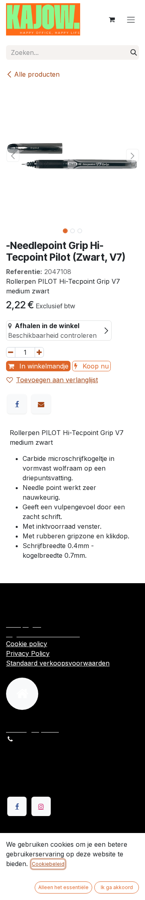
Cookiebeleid (48, 864)
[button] (12, 155)
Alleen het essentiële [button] (63, 887)
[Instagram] (41, 806)
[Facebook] (17, 404)
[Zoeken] (133, 52)
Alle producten (37, 74)
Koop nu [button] (95, 366)
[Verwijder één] (10, 352)
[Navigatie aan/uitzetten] (131, 19)
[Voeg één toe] (39, 352)
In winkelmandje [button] (42, 366)
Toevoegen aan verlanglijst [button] (57, 380)
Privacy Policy (28, 653)
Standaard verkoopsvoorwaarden (58, 663)
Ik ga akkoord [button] (117, 887)
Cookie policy (26, 644)
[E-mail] (41, 404)
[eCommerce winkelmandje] (112, 19)
